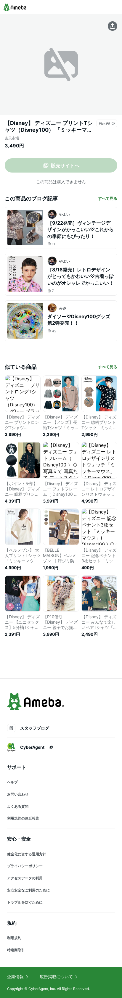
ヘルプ (12, 782)
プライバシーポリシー (25, 866)
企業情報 (15, 976)
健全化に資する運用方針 (26, 854)
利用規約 (14, 938)
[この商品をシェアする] (112, 26)
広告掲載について (56, 976)
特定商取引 (16, 950)
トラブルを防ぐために (25, 902)
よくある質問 (17, 806)
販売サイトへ (65, 165)
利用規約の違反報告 (23, 818)
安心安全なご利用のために (28, 890)
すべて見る (107, 198)
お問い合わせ (17, 794)
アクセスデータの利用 (25, 878)
